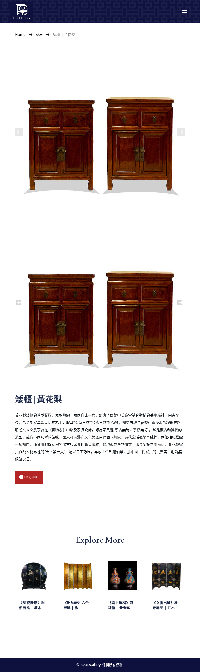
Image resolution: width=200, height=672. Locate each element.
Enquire (31, 477)
